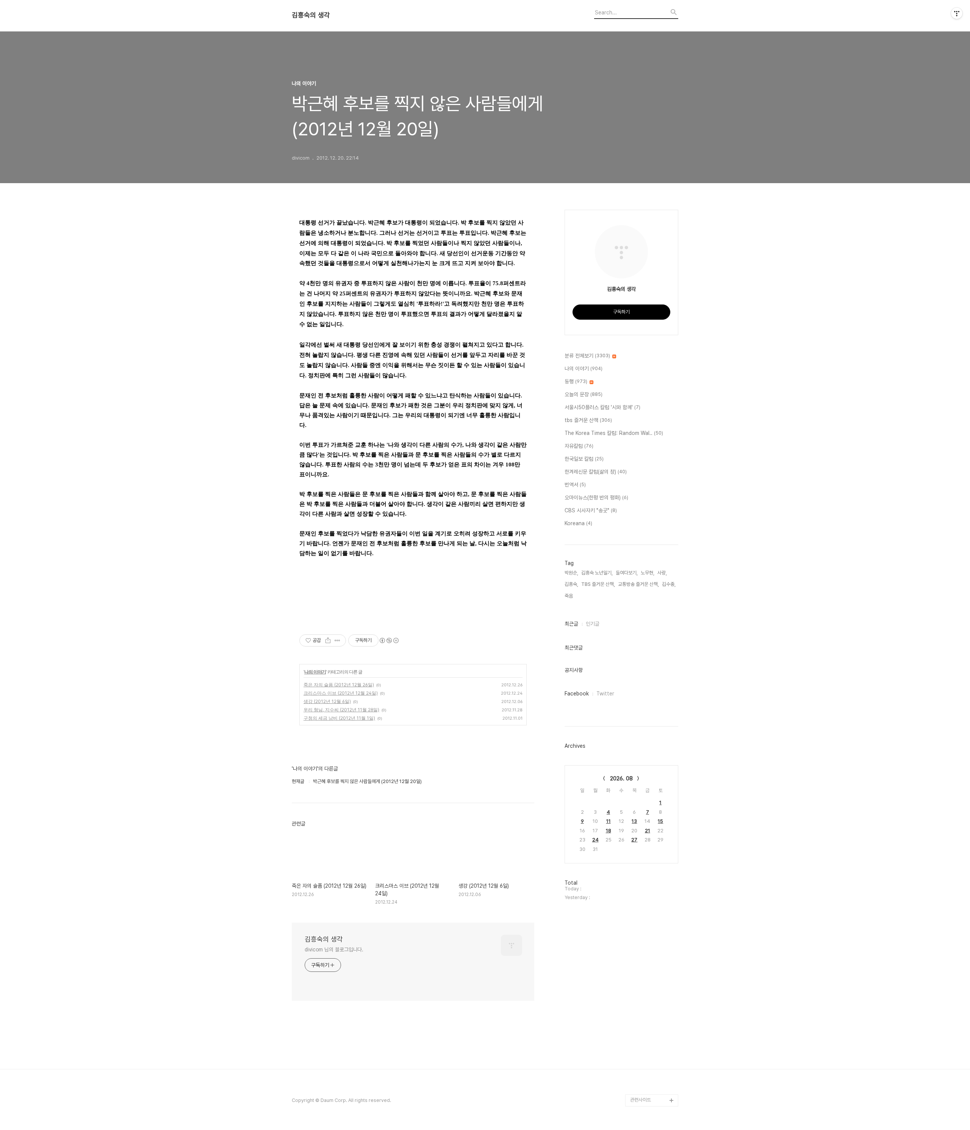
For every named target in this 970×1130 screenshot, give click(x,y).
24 (595, 840)
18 (608, 830)
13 (634, 821)
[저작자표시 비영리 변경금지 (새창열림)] (389, 640)
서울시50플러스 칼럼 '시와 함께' (602, 407)
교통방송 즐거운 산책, (638, 584)
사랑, (662, 573)
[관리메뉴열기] (956, 13)
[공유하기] (328, 640)
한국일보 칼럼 (584, 459)
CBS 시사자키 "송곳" (591, 510)
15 (660, 821)
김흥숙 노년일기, (597, 573)
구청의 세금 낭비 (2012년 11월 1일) (339, 718)
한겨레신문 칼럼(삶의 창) (596, 472)
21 (647, 830)
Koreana (578, 523)
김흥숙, (571, 584)
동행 (576, 381)
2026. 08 (621, 778)
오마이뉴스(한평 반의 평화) (596, 497)
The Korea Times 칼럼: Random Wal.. (614, 433)
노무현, (647, 573)
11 (608, 821)
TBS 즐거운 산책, (598, 584)
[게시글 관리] (337, 640)
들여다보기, (627, 573)
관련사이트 (640, 1100)
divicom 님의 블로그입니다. (334, 949)
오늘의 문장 (583, 394)
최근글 (571, 624)
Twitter (605, 694)
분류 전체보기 (587, 356)
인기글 (592, 624)
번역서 (575, 485)
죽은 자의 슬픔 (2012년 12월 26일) (339, 684)
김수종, (669, 584)
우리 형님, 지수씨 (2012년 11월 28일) (341, 710)
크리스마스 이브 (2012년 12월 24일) (341, 693)
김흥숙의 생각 (311, 15)
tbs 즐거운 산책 (588, 420)
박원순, (571, 573)
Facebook (577, 694)
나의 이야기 (315, 672)
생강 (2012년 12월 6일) (327, 701)
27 (634, 840)
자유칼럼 (579, 446)
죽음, (569, 596)
